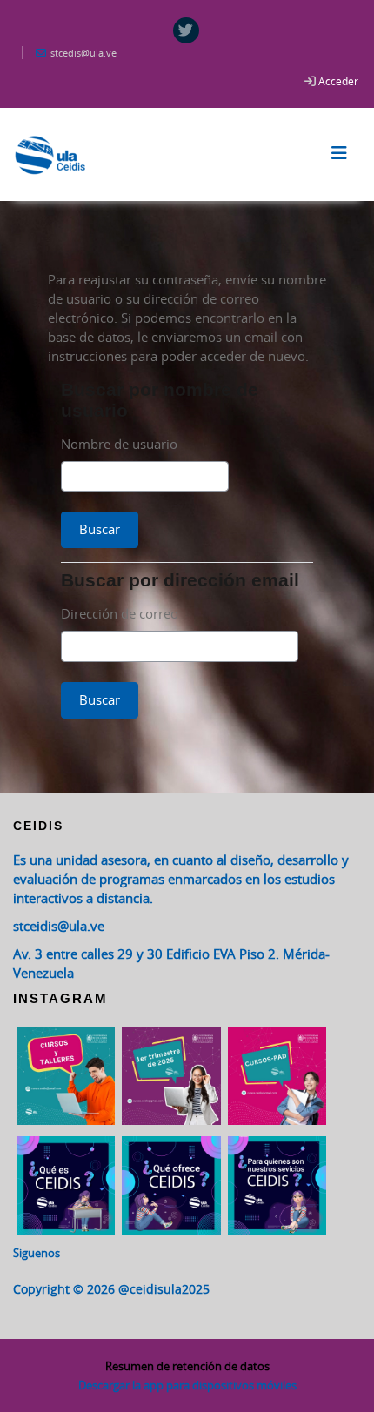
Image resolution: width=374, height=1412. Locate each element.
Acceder (338, 81)
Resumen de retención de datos (187, 1366)
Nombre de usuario (119, 443)
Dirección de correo (119, 613)
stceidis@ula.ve (58, 925)
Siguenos (36, 1253)
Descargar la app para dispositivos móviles (187, 1385)
